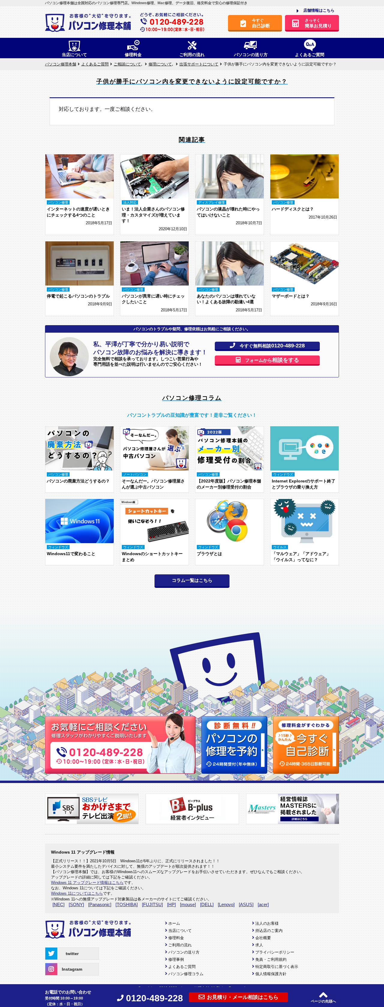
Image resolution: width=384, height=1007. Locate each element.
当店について (180, 930)
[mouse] (188, 904)
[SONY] (76, 904)
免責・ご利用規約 (270, 959)
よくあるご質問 (182, 966)
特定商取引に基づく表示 (276, 966)
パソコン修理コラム (185, 974)
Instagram (72, 969)
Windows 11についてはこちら (77, 893)
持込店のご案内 (269, 930)
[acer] (263, 904)
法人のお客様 (267, 923)
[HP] (171, 904)
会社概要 (263, 938)
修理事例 (176, 959)
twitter (72, 953)
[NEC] (58, 904)
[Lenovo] (226, 904)
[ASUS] (246, 904)
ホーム (174, 923)
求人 (259, 945)
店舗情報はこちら (318, 10)
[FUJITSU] (152, 904)
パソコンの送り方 (184, 952)
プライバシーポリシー (274, 952)
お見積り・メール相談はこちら (242, 997)
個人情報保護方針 (270, 974)
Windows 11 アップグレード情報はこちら (87, 882)
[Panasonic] (99, 904)
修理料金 (176, 938)
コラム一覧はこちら (192, 580)
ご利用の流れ (180, 945)
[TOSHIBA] (127, 904)
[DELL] (207, 904)
